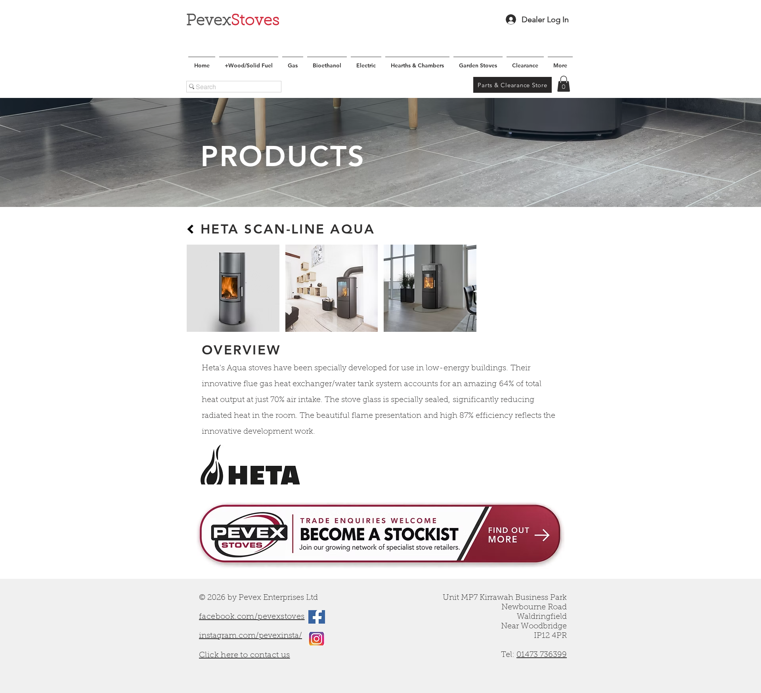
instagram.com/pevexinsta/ (250, 636)
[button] (563, 84)
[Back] (190, 229)
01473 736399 (541, 655)
